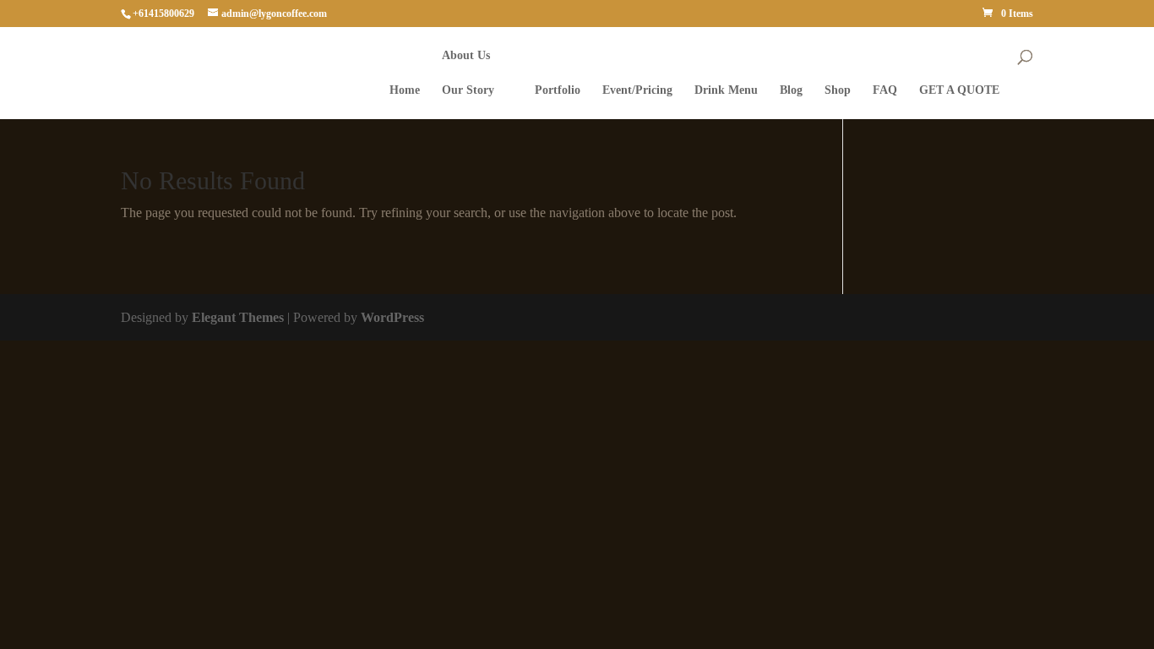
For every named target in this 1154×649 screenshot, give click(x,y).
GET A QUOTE (959, 90)
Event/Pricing (637, 90)
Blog (791, 90)
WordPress (392, 317)
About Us (466, 56)
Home (404, 90)
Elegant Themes (238, 317)
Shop (838, 90)
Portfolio (557, 90)
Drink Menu (726, 90)
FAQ (885, 90)
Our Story (468, 90)
